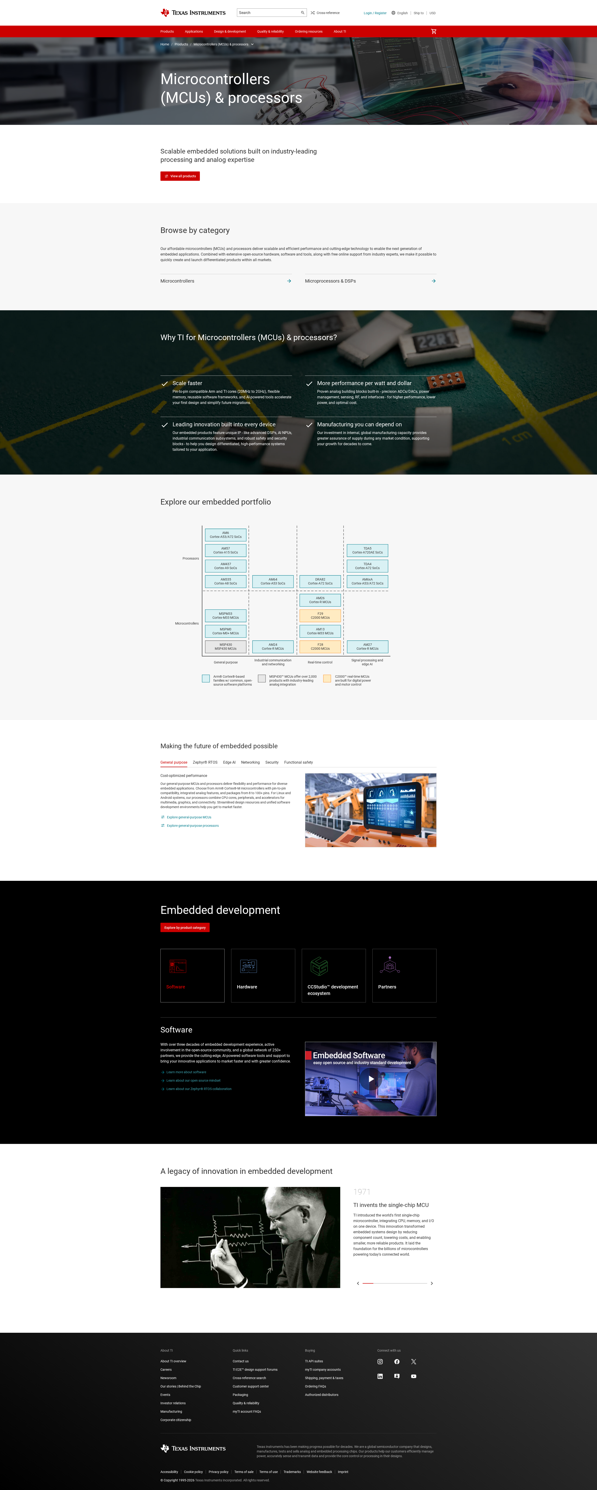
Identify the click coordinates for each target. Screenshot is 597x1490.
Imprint (343, 1472)
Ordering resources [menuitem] (309, 31)
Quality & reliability (246, 1403)
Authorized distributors (321, 1395)
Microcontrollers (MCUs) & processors (221, 44)
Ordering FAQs (315, 1386)
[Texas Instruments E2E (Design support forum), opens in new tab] (397, 1378)
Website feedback (319, 1472)
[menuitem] (433, 31)
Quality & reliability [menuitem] (270, 31)
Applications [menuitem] (194, 31)
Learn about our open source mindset (194, 1080)
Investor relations (173, 1403)
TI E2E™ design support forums (255, 1369)
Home (164, 44)
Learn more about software (186, 1072)
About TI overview (173, 1361)
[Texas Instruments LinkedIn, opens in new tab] (380, 1378)
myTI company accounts (323, 1369)
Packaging (240, 1395)
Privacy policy (219, 1472)
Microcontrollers (177, 281)
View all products (183, 176)
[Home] (193, 13)
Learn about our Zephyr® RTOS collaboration (199, 1089)
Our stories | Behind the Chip (180, 1386)
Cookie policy (193, 1472)
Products (181, 44)
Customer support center (251, 1386)
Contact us (241, 1361)
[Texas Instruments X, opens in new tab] (414, 1363)
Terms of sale (243, 1472)
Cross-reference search (249, 1378)
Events (165, 1395)
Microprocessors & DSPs (330, 281)
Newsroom (168, 1378)
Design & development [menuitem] (230, 31)
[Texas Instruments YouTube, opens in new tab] (414, 1378)
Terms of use (268, 1472)
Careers (166, 1369)
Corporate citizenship (175, 1420)
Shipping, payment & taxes (324, 1378)
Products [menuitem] (167, 31)
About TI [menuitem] (340, 31)
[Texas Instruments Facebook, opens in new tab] (397, 1363)
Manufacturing (171, 1411)
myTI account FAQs (247, 1411)
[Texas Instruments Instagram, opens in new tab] (380, 1363)
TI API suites (314, 1361)
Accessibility (169, 1472)
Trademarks (292, 1472)
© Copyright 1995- (177, 1480)
